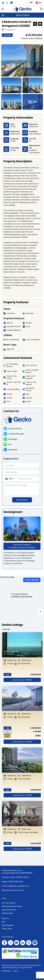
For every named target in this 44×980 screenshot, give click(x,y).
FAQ (3, 922)
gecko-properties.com (15, 890)
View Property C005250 (22, 680)
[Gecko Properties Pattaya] (22, 9)
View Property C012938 (22, 849)
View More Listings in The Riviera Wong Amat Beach (22, 546)
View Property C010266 (22, 795)
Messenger (12, 449)
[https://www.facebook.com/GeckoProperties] (4, 942)
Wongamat (10, 29)
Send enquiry (22, 500)
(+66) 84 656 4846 (16, 434)
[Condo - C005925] (22, 698)
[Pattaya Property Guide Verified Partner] (22, 953)
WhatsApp (12, 439)
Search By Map (32, 580)
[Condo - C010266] (22, 760)
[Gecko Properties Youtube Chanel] (16, 942)
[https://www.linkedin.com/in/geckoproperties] (22, 942)
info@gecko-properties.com (18, 886)
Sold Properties (7, 925)
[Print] (40, 24)
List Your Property (8, 903)
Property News (7, 913)
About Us (5, 918)
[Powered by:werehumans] (18, 971)
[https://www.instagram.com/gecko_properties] (28, 942)
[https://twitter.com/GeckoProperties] (10, 942)
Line (9, 444)
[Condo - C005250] (22, 644)
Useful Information (9, 910)
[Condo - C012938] (22, 813)
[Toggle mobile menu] (2, 9)
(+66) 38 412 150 (15, 428)
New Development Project (12, 906)
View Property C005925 (22, 742)
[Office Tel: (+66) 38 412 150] (3, 3)
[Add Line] (34, 942)
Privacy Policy (7, 929)
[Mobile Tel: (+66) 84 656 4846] (7, 3)
